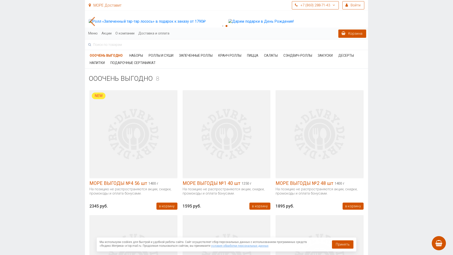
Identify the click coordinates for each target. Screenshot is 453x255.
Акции (106, 33)
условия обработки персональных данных (239, 245)
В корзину (167, 206)
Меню (93, 33)
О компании (124, 33)
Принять (343, 244)
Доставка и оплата (153, 33)
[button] (94, 21)
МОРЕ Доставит (107, 5)
